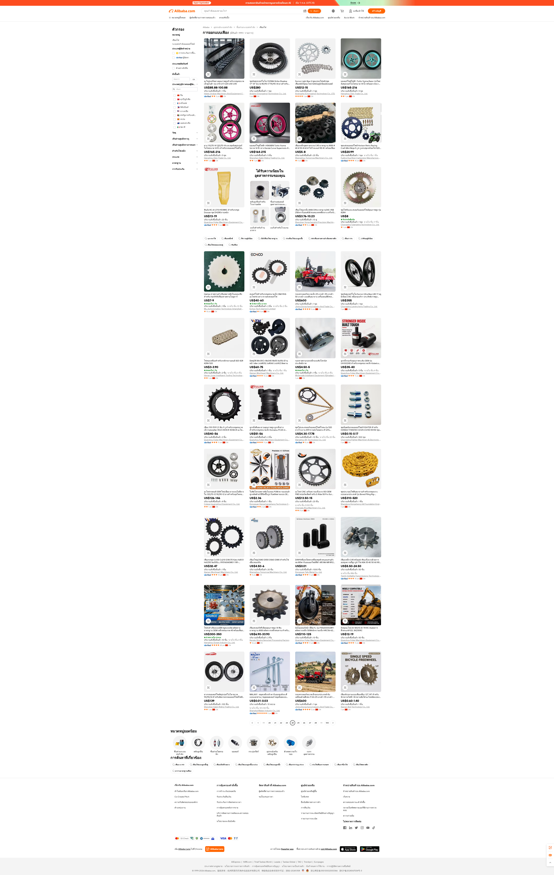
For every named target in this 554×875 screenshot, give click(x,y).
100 (327, 723)
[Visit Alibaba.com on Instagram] (362, 827)
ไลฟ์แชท (305, 797)
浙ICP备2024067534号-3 (350, 871)
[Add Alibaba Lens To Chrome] (214, 849)
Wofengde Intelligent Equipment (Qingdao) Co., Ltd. (315, 375)
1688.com (247, 862)
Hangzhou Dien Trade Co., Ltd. (354, 93)
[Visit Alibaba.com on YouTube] (368, 827)
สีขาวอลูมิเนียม (246, 239)
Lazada (277, 862)
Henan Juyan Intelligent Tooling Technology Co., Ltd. (224, 375)
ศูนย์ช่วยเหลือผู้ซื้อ (309, 791)
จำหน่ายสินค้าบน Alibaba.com (356, 791)
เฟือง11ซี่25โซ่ (342, 765)
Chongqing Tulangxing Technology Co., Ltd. (360, 224)
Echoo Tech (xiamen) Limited (262, 309)
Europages (319, 862)
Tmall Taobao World (263, 862)
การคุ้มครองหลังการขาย (227, 807)
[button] (305, 11)
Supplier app (287, 849)
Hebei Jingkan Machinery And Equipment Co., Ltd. (224, 93)
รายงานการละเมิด (309, 818)
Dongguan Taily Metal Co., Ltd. (308, 572)
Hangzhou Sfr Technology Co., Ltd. (310, 440)
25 (298, 723)
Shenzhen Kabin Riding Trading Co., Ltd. (267, 158)
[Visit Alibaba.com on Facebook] (345, 827)
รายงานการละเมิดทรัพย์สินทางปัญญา (317, 813)
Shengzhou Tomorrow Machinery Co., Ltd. (313, 158)
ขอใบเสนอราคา (266, 797)
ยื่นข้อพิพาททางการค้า (311, 802)
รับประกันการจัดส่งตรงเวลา (229, 802)
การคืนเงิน (305, 807)
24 (293, 723)
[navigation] (185, 375)
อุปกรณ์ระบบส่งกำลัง (223, 27)
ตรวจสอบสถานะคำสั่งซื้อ (354, 802)
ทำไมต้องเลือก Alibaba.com (187, 791)
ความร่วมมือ (348, 816)
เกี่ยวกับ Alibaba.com (184, 785)
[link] (550, 847)
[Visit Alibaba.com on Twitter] (356, 827)
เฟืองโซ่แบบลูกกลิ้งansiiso (248, 765)
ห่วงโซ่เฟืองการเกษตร (320, 765)
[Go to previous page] (252, 722)
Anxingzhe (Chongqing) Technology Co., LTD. (315, 93)
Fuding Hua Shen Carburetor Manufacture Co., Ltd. (361, 158)
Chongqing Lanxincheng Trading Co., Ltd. (359, 306)
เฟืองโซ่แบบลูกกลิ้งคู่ (200, 765)
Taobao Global (289, 862)
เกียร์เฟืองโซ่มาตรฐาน (269, 239)
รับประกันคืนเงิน (224, 797)
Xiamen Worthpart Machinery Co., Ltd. (266, 373)
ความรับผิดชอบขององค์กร (186, 802)
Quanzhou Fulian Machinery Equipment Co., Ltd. (224, 222)
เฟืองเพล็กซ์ (228, 239)
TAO (299, 862)
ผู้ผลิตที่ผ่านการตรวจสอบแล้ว (272, 791)
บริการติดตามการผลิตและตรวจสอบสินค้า (232, 814)
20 (269, 723)
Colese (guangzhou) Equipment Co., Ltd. (222, 504)
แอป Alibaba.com (329, 849)
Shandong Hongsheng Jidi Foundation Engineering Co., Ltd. (361, 504)
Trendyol (308, 862)
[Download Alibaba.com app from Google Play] (369, 849)
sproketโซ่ (212, 239)
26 (304, 723)
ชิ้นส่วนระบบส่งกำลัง (245, 27)
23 (287, 723)
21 (275, 723)
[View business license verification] (303, 870)
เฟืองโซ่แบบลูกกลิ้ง (273, 765)
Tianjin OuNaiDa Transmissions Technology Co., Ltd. (361, 576)
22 (281, 723)
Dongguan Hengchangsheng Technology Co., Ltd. (270, 504)
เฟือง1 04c (349, 239)
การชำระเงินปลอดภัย (226, 791)
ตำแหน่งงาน (180, 807)
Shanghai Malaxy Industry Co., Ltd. (265, 710)
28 (316, 723)
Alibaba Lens (184, 849)
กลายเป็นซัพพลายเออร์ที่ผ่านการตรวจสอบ (359, 808)
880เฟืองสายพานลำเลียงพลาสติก (323, 239)
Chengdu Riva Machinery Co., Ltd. (310, 508)
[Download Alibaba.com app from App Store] (348, 849)
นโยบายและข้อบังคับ (226, 821)
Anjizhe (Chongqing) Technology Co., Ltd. (268, 93)
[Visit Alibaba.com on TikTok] (373, 827)
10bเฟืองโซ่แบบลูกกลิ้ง (294, 239)
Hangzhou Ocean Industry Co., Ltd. (219, 642)
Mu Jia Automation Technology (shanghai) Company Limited (224, 309)
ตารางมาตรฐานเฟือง (183, 771)
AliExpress (235, 862)
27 (310, 723)
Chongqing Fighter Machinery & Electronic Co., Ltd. (361, 440)
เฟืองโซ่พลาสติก (362, 765)
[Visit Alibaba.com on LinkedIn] (350, 827)
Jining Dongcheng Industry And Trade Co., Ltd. (315, 306)
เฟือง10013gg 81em (296, 765)
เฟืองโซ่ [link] (262, 27)
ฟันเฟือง (234, 245)
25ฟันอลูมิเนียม (367, 239)
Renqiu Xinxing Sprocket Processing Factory (269, 640)
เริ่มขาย (346, 797)
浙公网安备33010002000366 (324, 871)
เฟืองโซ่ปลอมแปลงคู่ (215, 245)
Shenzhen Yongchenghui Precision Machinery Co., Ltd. (315, 222)
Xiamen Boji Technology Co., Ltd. (355, 707)
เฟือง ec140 (179, 765)
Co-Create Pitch (182, 797)
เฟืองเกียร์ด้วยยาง (223, 765)
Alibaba (206, 27)
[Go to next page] (333, 722)
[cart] (342, 11)
